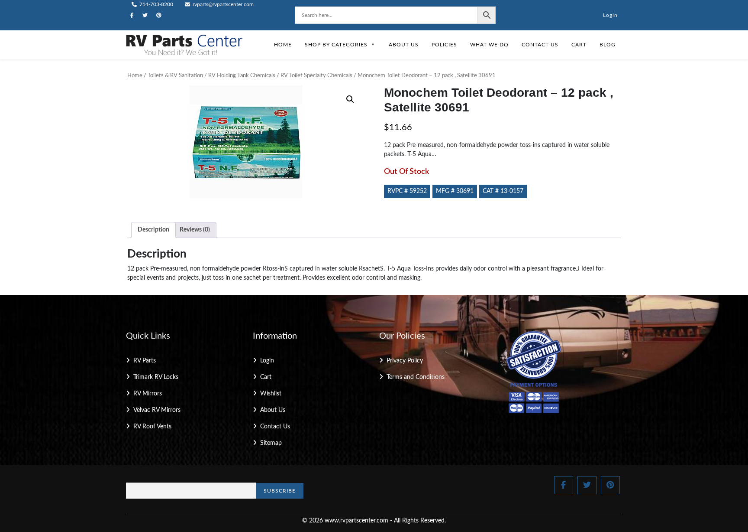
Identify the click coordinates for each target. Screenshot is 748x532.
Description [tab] (153, 230)
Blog (608, 44)
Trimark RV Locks (155, 377)
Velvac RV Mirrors (157, 410)
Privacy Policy (405, 361)
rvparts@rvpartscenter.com (222, 4)
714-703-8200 (155, 4)
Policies (444, 44)
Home (283, 44)
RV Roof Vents (152, 427)
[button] (350, 99)
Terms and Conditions (416, 377)
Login (610, 15)
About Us (404, 44)
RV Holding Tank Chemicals (241, 75)
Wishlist (270, 394)
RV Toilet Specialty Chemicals (316, 75)
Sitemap (271, 443)
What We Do (489, 44)
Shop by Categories (336, 44)
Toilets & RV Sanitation (175, 75)
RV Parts (144, 361)
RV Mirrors (147, 394)
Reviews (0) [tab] (195, 230)
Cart (579, 44)
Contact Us (540, 44)
